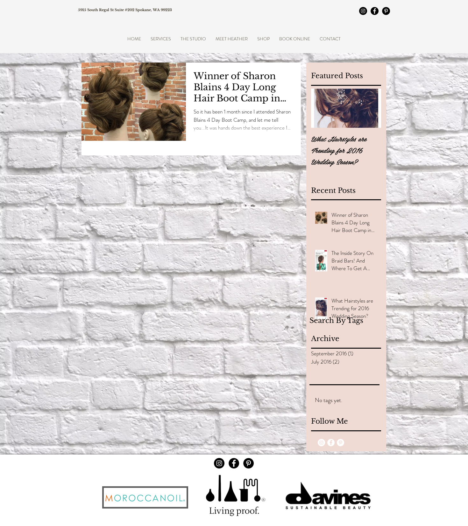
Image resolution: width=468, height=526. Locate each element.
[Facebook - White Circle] (331, 442)
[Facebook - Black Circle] (375, 11)
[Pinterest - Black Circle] (386, 11)
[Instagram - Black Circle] (363, 11)
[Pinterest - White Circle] (340, 442)
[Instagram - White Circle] (321, 442)
